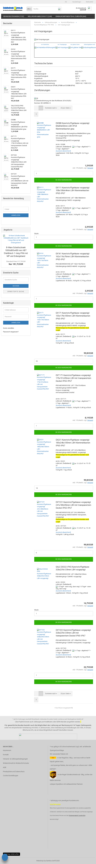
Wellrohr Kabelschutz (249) (40, 16)
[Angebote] (27, 229)
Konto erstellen (8, 328)
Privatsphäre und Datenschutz (13, 771)
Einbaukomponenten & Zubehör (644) (71, 16)
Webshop (40, 861)
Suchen (16, 286)
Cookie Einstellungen (10, 775)
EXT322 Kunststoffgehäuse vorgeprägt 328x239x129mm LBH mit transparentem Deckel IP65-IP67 (73, 633)
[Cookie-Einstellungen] (5, 858)
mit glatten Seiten (75, 44)
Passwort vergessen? (11, 332)
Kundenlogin (76, 2)
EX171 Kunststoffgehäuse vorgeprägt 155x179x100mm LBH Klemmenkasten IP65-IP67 (73, 316)
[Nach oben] (89, 860)
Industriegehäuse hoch (89, 44)
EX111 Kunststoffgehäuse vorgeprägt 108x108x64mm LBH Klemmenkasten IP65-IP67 (73, 190)
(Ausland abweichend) (63, 151)
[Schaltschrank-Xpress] (13, 9)
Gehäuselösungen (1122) (13, 16)
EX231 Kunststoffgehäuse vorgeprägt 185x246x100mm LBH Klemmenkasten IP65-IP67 (73, 443)
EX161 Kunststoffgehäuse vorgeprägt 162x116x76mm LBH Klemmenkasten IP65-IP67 (73, 256)
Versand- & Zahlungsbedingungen (15, 759)
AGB (4, 767)
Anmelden (16, 215)
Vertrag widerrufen (11, 854)
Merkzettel (89, 2)
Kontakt (6, 755)
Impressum (7, 750)
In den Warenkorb (64, 180)
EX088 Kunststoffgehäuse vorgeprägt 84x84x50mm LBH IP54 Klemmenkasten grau (73, 126)
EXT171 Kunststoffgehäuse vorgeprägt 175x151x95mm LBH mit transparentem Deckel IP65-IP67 (73, 378)
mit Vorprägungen (62, 44)
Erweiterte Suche (16, 291)
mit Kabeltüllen (45, 44)
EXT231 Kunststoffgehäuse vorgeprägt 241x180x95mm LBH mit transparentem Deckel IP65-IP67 (73, 505)
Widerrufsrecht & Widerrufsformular (16, 763)
